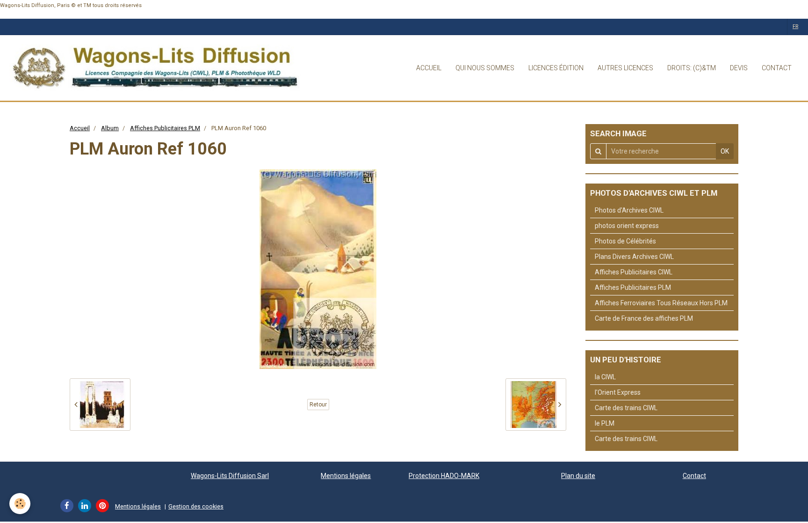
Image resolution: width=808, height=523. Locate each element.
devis (739, 68)
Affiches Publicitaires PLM (165, 128)
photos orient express (627, 225)
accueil (428, 68)
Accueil (80, 128)
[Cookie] (19, 503)
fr (795, 26)
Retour (318, 404)
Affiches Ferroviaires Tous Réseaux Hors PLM (661, 303)
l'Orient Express (618, 392)
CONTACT (777, 68)
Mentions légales (346, 475)
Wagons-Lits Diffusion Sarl (230, 475)
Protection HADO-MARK (444, 475)
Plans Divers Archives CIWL (634, 256)
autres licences (625, 68)
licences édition (556, 68)
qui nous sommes (484, 68)
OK (725, 151)
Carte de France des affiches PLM (644, 318)
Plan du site (578, 475)
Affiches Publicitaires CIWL (633, 272)
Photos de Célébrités (625, 241)
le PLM (604, 423)
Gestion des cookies (196, 506)
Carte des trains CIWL (626, 408)
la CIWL (605, 377)
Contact (694, 475)
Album (110, 128)
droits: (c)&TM (691, 68)
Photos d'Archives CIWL (629, 210)
